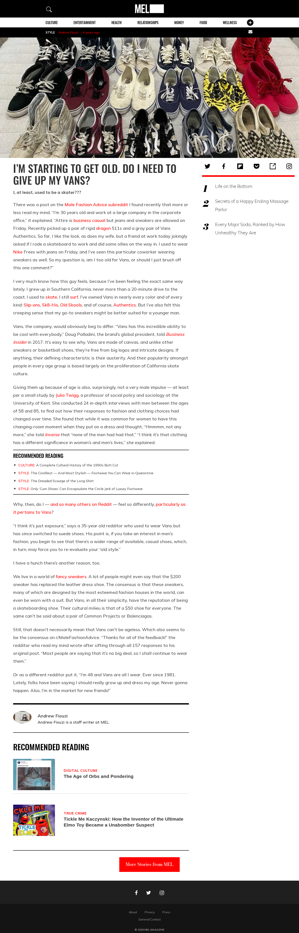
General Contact (150, 919)
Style (50, 32)
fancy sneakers (71, 576)
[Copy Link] (272, 166)
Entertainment (85, 22)
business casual (89, 220)
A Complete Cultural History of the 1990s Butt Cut (68, 465)
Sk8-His (50, 305)
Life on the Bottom (233, 186)
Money (179, 22)
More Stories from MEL (149, 864)
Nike (18, 252)
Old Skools (71, 305)
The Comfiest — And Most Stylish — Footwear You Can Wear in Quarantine (85, 473)
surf (74, 297)
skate (51, 297)
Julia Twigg (67, 395)
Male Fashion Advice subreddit (96, 204)
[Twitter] (207, 166)
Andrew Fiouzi (68, 32)
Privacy (150, 912)
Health (116, 22)
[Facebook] (223, 166)
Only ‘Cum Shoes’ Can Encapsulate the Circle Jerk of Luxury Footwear (80, 489)
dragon (103, 228)
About (133, 912)
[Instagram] (289, 166)
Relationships (147, 22)
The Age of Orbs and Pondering (99, 776)
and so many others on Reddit (81, 504)
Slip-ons (32, 305)
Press (166, 912)
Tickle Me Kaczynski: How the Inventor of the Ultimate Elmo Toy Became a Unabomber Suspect (123, 822)
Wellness (230, 22)
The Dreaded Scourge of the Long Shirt (56, 481)
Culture (52, 22)
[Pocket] (256, 166)
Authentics (124, 305)
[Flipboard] (240, 166)
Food (203, 22)
